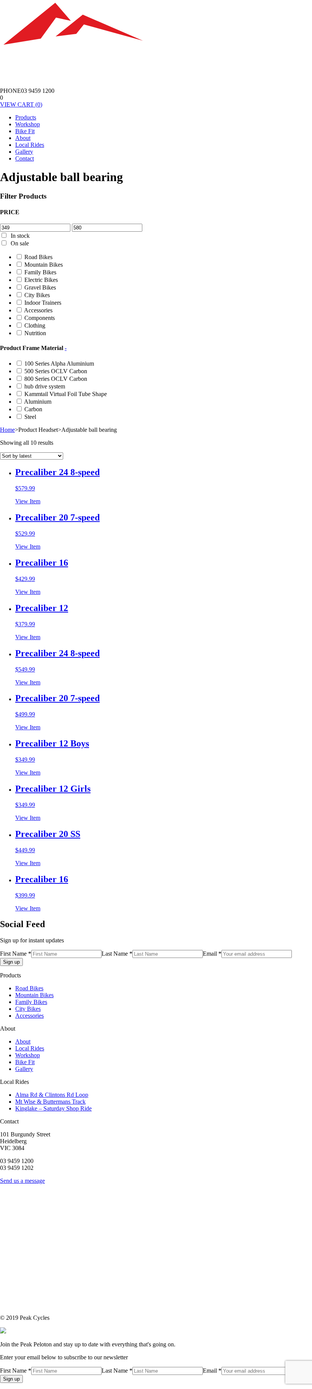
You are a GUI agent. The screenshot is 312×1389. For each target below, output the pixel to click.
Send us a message (22, 1180)
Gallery (24, 151)
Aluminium (37, 401)
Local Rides (29, 145)
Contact (24, 158)
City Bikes (37, 295)
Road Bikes (38, 257)
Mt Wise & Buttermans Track (50, 1101)
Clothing (34, 325)
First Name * (15, 953)
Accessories (38, 310)
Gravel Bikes (40, 287)
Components (39, 318)
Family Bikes (40, 272)
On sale (20, 243)
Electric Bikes (41, 280)
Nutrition (35, 333)
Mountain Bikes (43, 264)
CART (21, 104)
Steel (30, 417)
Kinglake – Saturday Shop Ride (53, 1108)
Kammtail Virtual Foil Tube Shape (65, 394)
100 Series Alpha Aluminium (59, 363)
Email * (212, 953)
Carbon (33, 409)
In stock (20, 235)
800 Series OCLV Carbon (55, 378)
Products (25, 117)
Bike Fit (25, 131)
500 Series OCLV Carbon (55, 371)
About (22, 138)
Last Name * (117, 953)
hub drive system (44, 386)
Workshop (27, 124)
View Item (27, 501)
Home (7, 429)
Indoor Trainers (42, 302)
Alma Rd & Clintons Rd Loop (51, 1094)
